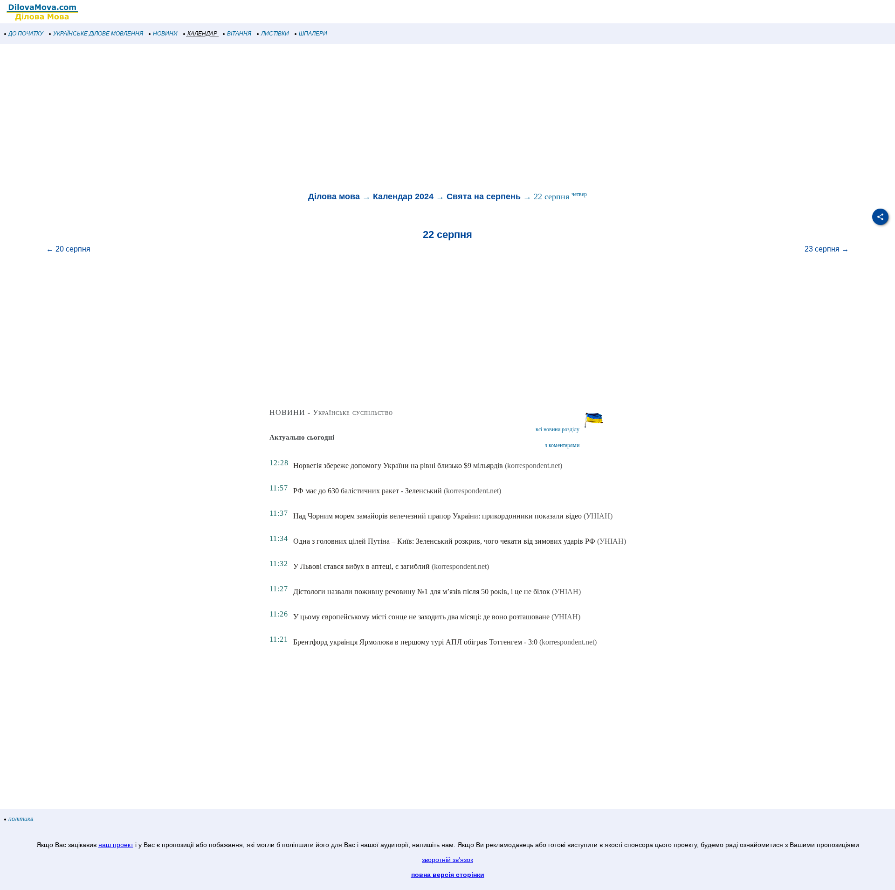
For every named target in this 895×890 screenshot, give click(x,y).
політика (21, 819)
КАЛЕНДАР (202, 33)
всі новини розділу (557, 429)
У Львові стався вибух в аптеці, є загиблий (361, 566)
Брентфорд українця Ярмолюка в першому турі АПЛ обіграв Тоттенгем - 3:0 (415, 642)
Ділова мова (334, 196)
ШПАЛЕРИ (313, 33)
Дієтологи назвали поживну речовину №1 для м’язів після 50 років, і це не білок (421, 592)
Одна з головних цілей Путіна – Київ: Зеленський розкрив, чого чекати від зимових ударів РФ (444, 541)
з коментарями (562, 445)
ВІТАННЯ (239, 33)
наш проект (115, 844)
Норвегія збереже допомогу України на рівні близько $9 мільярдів (398, 466)
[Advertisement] (279, 118)
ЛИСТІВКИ (275, 33)
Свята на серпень (484, 196)
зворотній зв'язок (447, 859)
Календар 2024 (403, 196)
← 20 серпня (68, 249)
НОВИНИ (165, 33)
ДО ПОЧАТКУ (26, 33)
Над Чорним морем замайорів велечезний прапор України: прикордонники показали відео (437, 516)
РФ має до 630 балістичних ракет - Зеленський (367, 491)
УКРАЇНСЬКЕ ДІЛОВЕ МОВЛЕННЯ (98, 33)
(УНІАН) (598, 516)
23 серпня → (827, 249)
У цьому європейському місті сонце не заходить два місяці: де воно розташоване (421, 617)
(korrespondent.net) (533, 466)
